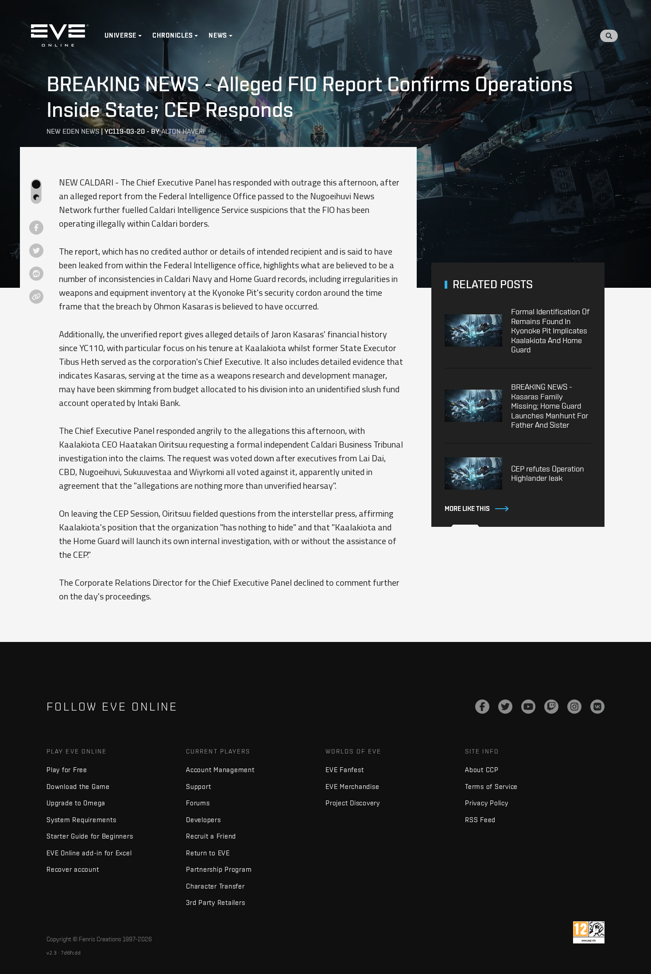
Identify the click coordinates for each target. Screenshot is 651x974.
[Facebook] (482, 707)
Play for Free (66, 769)
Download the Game (78, 786)
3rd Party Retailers (215, 902)
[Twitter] (505, 707)
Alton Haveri (183, 131)
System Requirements (81, 819)
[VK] (597, 707)
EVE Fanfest (345, 769)
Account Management (220, 769)
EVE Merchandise (352, 786)
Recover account (72, 869)
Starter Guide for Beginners (89, 836)
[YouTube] (528, 707)
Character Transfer (215, 886)
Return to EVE (208, 853)
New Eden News (72, 131)
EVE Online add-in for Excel (89, 853)
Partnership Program (219, 869)
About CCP (482, 769)
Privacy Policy (486, 803)
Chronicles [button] (172, 35)
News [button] (218, 35)
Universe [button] (120, 35)
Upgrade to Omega (75, 803)
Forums (198, 803)
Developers (203, 819)
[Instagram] (574, 707)
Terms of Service (491, 786)
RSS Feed (480, 819)
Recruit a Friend (211, 836)
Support (198, 786)
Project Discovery (353, 803)
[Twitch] (551, 707)
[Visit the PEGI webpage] (588, 932)
